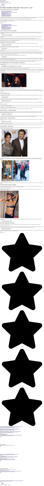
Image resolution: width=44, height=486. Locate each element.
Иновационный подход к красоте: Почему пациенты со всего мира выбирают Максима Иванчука (11, 480)
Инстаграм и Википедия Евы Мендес (6, 29)
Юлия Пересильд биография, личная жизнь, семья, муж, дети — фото (8, 429)
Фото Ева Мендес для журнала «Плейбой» (7, 15)
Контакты (3, 483)
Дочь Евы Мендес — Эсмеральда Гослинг (7, 13)
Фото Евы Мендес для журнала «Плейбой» (7, 28)
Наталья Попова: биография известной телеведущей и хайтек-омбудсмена (9, 456)
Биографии (3, 4)
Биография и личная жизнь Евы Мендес (6, 11)
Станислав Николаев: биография (4, 468)
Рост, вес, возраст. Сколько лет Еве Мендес (7, 24)
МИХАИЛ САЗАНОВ (3, 444)
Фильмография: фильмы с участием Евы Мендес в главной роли (9, 12)
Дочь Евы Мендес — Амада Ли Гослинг (6, 14)
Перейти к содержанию (3, 0)
